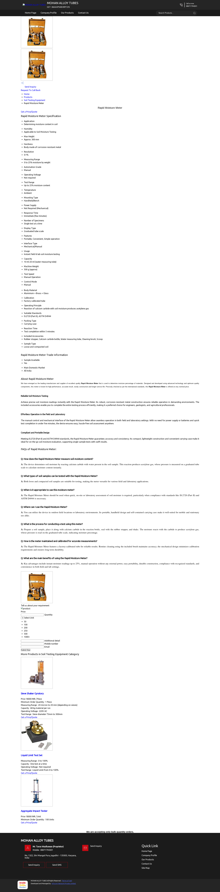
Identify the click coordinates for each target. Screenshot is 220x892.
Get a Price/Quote (29, 112)
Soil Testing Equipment (34, 100)
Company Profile (49, 12)
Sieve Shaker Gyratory (32, 693)
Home (26, 94)
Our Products (67, 12)
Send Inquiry (30, 87)
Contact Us (83, 12)
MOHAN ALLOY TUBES (62, 4)
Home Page (30, 12)
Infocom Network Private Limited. (64, 883)
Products (28, 97)
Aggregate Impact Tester (34, 811)
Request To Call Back (30, 90)
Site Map (146, 868)
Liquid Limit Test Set (31, 755)
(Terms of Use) (67, 881)
